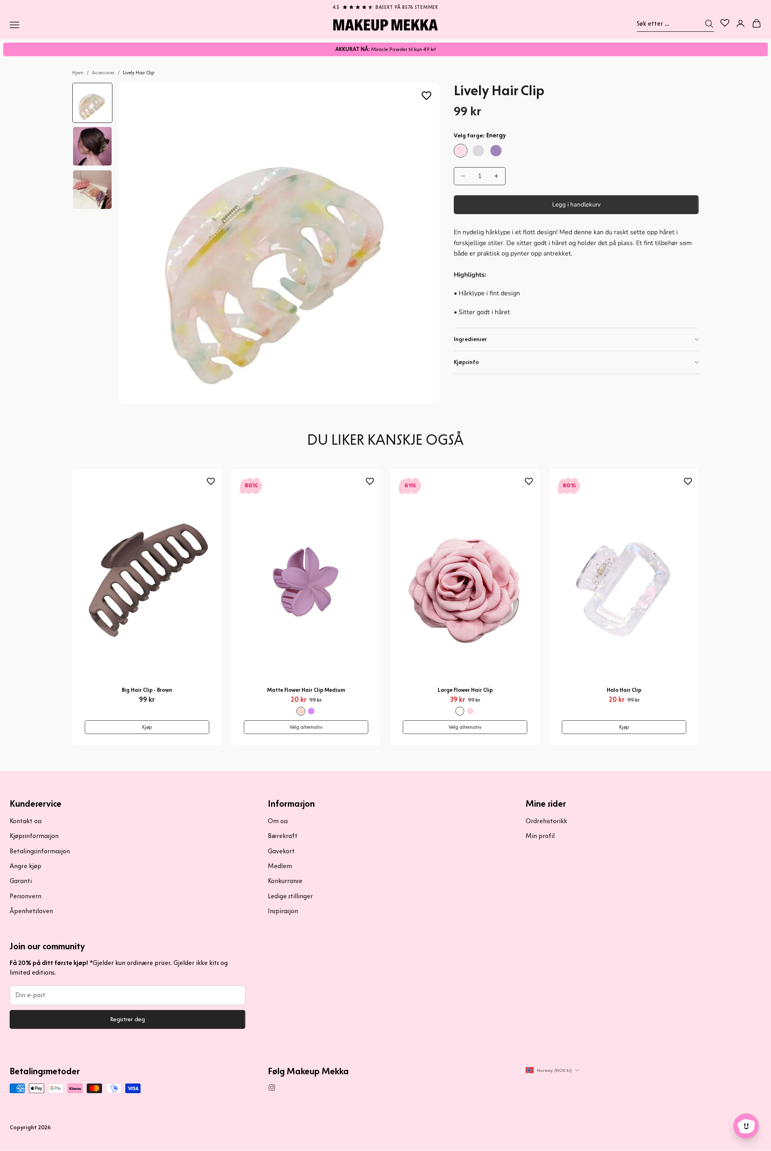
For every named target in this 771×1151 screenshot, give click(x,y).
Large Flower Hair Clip (465, 690)
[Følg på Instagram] (272, 1088)
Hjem (78, 73)
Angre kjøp (25, 866)
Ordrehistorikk (546, 821)
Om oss (278, 821)
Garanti (21, 881)
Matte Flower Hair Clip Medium (306, 690)
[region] (385, 5)
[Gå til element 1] (92, 103)
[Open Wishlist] (724, 22)
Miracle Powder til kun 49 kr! (385, 49)
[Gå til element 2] (92, 146)
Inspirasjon (283, 911)
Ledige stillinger (290, 896)
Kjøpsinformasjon (34, 836)
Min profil (540, 836)
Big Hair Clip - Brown (147, 690)
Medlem (280, 866)
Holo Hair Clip (624, 690)
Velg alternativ (306, 727)
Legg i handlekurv (576, 204)
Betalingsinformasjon (40, 851)
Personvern (25, 896)
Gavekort (281, 851)
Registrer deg (127, 1019)
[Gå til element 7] (92, 190)
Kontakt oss (26, 821)
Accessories (103, 73)
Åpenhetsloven (31, 911)
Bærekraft (283, 836)
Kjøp (147, 727)
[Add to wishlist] (426, 96)
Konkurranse (285, 881)
